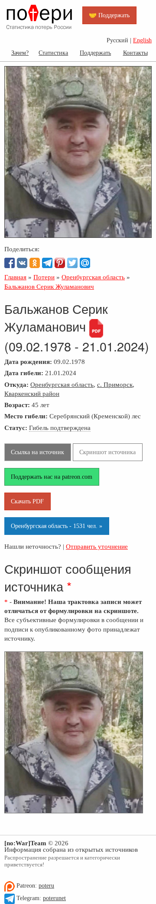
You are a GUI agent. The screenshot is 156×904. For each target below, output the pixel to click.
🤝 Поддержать (109, 15)
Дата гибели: (23, 372)
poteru (46, 885)
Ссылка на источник (37, 452)
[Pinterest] (60, 263)
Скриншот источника (107, 452)
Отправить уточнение (97, 546)
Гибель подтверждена (60, 427)
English (142, 40)
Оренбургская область (62, 384)
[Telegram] (47, 263)
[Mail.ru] (85, 263)
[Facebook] (9, 263)
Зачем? (20, 52)
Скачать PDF (27, 501)
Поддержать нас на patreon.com (51, 476)
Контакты (135, 52)
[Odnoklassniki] (34, 263)
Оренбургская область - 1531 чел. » (56, 525)
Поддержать (95, 52)
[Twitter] (72, 263)
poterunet (54, 898)
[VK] (22, 263)
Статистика (53, 52)
